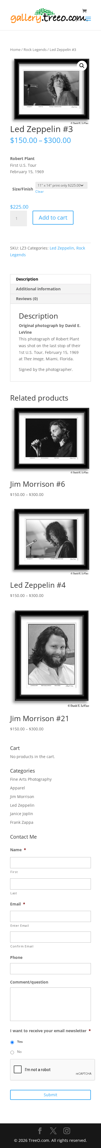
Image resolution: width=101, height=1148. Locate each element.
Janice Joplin (21, 813)
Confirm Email (22, 946)
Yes (20, 1041)
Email (17, 904)
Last (13, 893)
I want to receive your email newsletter (50, 1030)
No (19, 1051)
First (14, 872)
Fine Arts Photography (31, 779)
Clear (39, 191)
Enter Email (19, 925)
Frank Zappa (21, 822)
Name (18, 849)
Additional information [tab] (38, 288)
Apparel (17, 788)
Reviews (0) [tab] (27, 298)
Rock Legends (35, 49)
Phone (16, 957)
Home (15, 49)
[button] (82, 66)
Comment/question (29, 982)
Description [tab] (27, 279)
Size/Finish (22, 189)
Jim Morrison (22, 796)
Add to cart (53, 217)
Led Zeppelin (62, 248)
